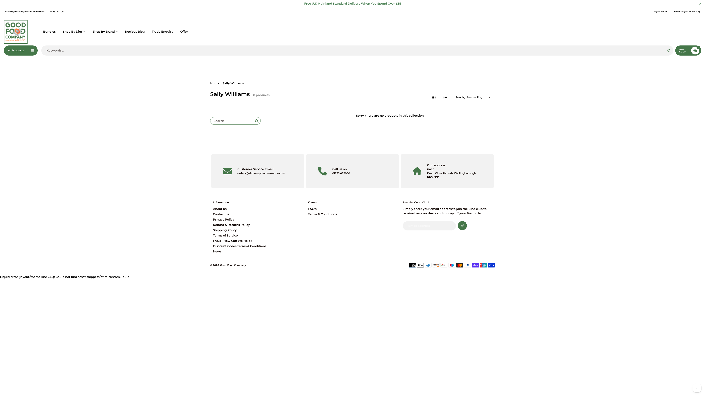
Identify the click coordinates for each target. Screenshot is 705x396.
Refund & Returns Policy (231, 225)
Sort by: (461, 97)
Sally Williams (233, 83)
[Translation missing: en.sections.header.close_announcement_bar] (700, 4)
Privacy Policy (223, 219)
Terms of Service (225, 235)
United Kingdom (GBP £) (686, 11)
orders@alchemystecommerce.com (25, 11)
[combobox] (235, 121)
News (217, 251)
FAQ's (312, 209)
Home (214, 83)
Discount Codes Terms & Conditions (239, 246)
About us (220, 209)
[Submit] (462, 225)
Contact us (221, 214)
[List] (445, 97)
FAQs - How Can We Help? (232, 241)
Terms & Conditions (322, 214)
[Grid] (433, 97)
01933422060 (57, 11)
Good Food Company (233, 265)
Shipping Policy (225, 230)
